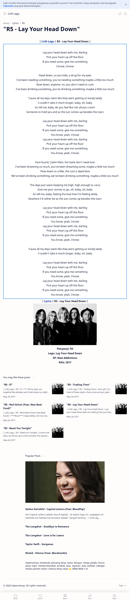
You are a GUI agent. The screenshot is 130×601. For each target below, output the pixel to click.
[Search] (125, 13)
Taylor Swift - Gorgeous (39, 544)
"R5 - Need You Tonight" (17, 428)
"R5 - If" (8, 384)
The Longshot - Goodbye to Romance (47, 526)
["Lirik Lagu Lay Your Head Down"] (65, 324)
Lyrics (48, 301)
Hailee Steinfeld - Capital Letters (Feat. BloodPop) (55, 509)
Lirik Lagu (14, 13)
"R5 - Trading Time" (78, 384)
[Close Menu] (126, 4)
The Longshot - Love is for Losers (44, 535)
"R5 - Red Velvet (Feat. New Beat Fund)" (22, 406)
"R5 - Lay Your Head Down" (83, 404)
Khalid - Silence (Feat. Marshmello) (46, 553)
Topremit (8, 5)
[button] (119, 13)
